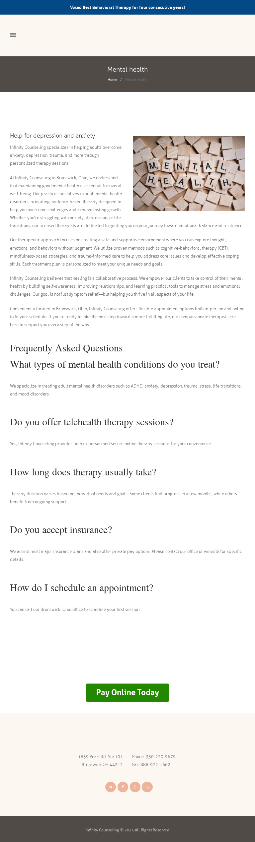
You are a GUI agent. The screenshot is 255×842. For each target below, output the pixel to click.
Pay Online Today (127, 692)
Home (112, 79)
